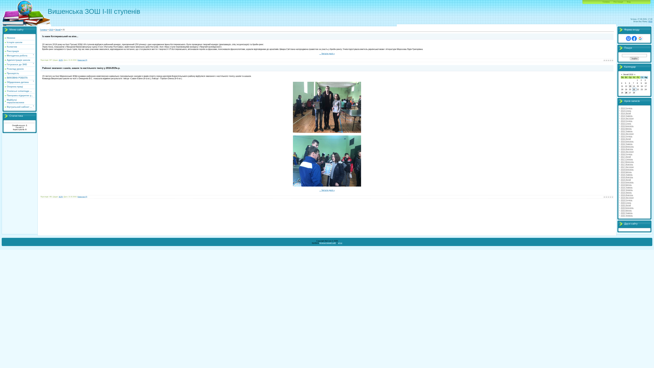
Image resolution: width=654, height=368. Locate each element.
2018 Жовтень (627, 177)
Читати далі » (328, 53)
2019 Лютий (626, 180)
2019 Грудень (626, 200)
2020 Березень (627, 208)
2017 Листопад (627, 167)
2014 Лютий (626, 113)
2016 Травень (627, 144)
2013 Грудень (626, 108)
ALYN (61, 60)
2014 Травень (627, 116)
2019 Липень (626, 192)
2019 (51, 30)
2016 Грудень (626, 154)
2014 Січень (626, 111)
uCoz (340, 243)
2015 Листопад (627, 134)
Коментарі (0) (82, 60)
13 (630, 86)
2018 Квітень (626, 172)
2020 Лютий (626, 205)
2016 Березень (627, 141)
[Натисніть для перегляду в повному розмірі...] (327, 132)
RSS (650, 21)
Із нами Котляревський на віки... (60, 36)
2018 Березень (627, 169)
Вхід (628, 2)
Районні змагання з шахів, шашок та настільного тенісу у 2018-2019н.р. (81, 68)
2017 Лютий (626, 157)
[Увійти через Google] (640, 38)
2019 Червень (627, 190)
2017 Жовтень (627, 164)
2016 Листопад (627, 152)
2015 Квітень (626, 129)
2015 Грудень (626, 136)
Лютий (58, 30)
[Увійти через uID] (628, 38)
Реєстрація (618, 2)
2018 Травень (627, 175)
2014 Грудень (626, 121)
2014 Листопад (627, 118)
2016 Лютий (626, 139)
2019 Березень (627, 182)
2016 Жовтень (627, 149)
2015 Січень (626, 123)
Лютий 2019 (628, 74)
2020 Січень (626, 203)
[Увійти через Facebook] (634, 38)
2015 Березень (627, 126)
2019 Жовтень (627, 195)
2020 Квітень (626, 210)
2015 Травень (627, 131)
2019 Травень (627, 187)
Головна (606, 2)
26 (626, 93)
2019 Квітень (626, 185)
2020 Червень (627, 215)
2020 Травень (627, 213)
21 (634, 89)
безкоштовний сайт (327, 243)
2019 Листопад (627, 198)
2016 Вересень (627, 146)
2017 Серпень (627, 159)
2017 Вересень (627, 162)
